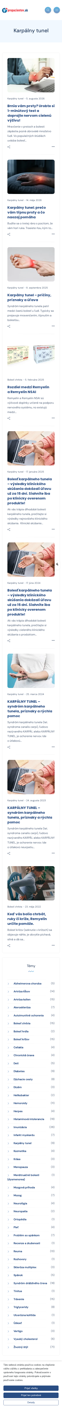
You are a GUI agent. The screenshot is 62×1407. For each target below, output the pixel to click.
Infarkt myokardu (24, 1135)
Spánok (18, 1275)
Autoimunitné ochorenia (29, 1015)
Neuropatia (20, 1211)
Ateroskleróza (22, 1007)
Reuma (18, 1251)
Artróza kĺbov (22, 991)
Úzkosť (18, 1323)
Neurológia (20, 1203)
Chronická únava (24, 1055)
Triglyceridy (21, 1307)
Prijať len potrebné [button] (31, 1395)
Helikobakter (21, 1095)
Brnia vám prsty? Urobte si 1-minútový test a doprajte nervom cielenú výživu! (31, 113)
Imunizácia (20, 1127)
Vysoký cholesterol (26, 1339)
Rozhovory (20, 1259)
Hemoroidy (20, 1103)
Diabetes (19, 1071)
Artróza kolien (22, 999)
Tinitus (18, 1291)
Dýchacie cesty (23, 1079)
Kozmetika (20, 1151)
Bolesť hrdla (21, 1031)
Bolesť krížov (21, 1039)
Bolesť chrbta (14, 379)
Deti (16, 1063)
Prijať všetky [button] (31, 1388)
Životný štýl (21, 1347)
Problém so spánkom (27, 1235)
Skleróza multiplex (25, 1267)
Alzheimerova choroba (27, 983)
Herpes (18, 1111)
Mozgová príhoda (24, 1187)
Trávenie (19, 1299)
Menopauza (21, 1167)
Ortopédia (20, 1219)
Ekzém (18, 1087)
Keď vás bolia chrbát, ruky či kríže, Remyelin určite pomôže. (27, 919)
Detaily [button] (31, 1402)
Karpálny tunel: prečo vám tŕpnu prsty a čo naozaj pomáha (26, 212)
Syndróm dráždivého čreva (30, 1283)
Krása (17, 1159)
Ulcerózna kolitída (24, 1315)
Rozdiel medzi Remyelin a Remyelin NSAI (28, 389)
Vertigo (18, 1331)
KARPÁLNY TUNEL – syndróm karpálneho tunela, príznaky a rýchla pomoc (29, 708)
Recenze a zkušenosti (27, 1243)
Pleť (16, 1227)
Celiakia (18, 1047)
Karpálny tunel (15, 98)
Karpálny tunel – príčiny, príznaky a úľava (29, 297)
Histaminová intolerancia (29, 1119)
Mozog (18, 1195)
